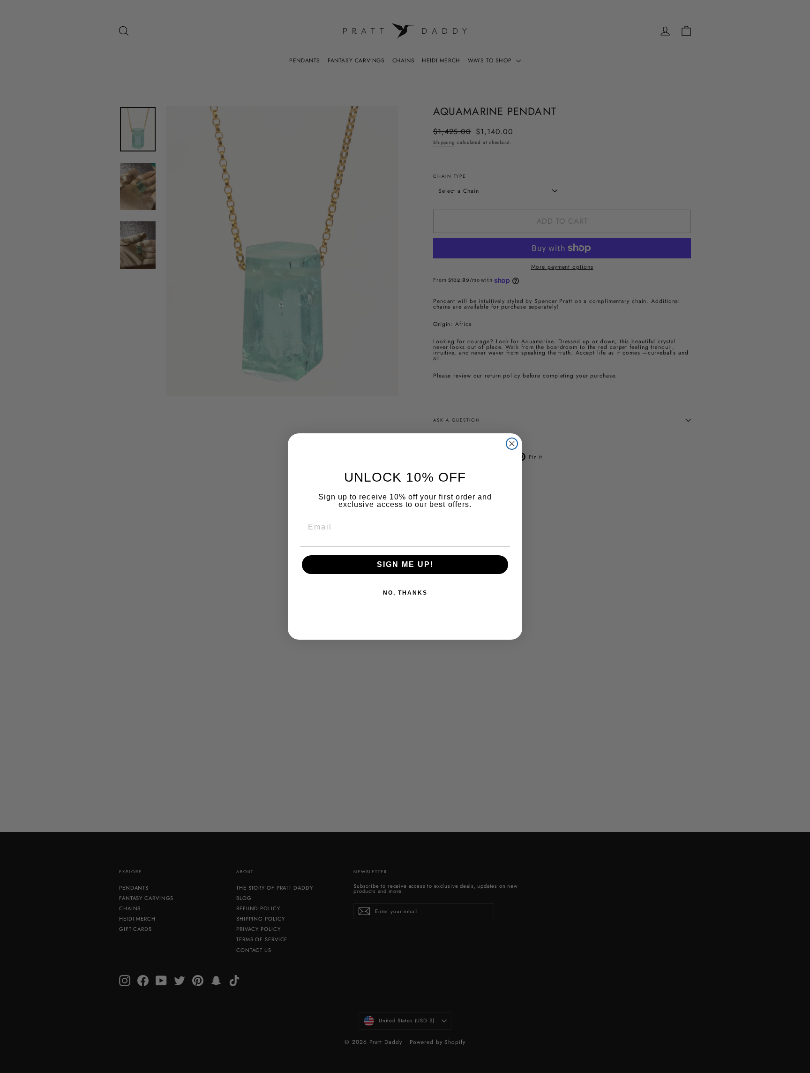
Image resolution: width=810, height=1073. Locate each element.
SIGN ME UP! (405, 564)
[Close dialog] (512, 443)
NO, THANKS (405, 592)
